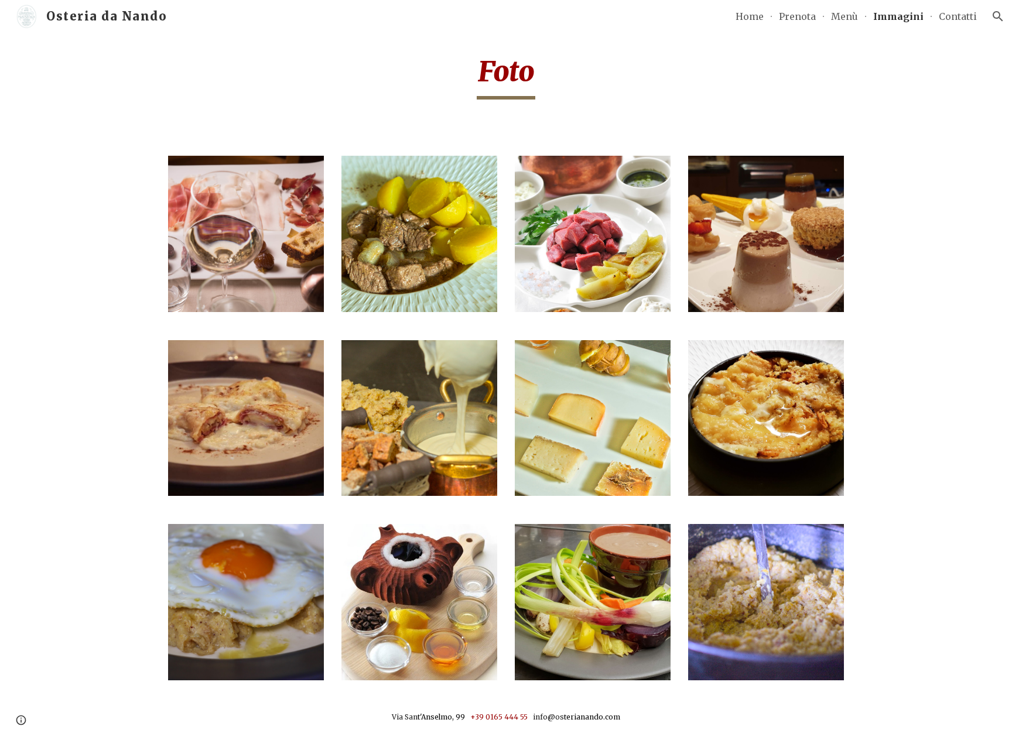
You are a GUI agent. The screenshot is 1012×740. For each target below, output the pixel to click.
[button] (998, 16)
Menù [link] (844, 16)
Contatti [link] (958, 16)
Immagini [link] (898, 16)
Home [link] (750, 16)
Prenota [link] (797, 16)
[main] (506, 76)
